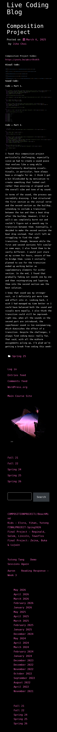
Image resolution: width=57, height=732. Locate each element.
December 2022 (23, 664)
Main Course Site (20, 396)
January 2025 (23, 629)
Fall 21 (13, 457)
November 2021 (23, 691)
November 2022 (23, 669)
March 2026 (21, 598)
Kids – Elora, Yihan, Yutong (28, 522)
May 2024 (20, 638)
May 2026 (20, 589)
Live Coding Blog (28, 9)
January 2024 (23, 656)
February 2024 (23, 651)
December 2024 (23, 634)
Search (12, 490)
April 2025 (21, 616)
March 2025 (21, 620)
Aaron (11, 570)
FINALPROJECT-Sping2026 (24, 527)
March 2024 (21, 647)
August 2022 (22, 682)
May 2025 (20, 611)
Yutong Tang (16, 559)
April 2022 (21, 686)
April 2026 (21, 594)
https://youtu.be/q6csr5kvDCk (22, 59)
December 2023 (23, 660)
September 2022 (24, 678)
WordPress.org (17, 387)
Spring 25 (19, 356)
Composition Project (25, 29)
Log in (12, 369)
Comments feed (17, 381)
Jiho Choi (20, 43)
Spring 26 (14, 481)
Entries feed (17, 375)
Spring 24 (14, 469)
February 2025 (23, 625)
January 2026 (23, 607)
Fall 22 (13, 463)
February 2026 (23, 603)
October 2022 (23, 673)
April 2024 (21, 642)
